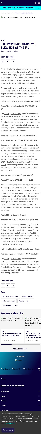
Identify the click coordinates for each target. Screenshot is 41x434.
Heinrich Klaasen (8, 301)
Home (2, 13)
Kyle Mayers (6, 305)
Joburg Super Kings (12, 114)
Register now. (29, 8)
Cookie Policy (9, 423)
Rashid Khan (23, 301)
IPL (16, 305)
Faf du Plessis (27, 296)
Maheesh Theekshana (10, 296)
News (8, 13)
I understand (8, 430)
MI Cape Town (10, 224)
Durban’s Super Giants (13, 190)
